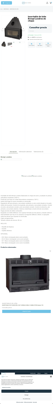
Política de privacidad (28, 402)
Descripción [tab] (13, 151)
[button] (51, 376)
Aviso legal (35, 402)
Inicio (1, 9)
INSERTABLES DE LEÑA (14, 9)
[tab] (13, 151)
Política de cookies (19, 402)
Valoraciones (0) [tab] (38, 151)
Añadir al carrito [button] (26, 311)
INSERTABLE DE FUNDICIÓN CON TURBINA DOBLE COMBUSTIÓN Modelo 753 (22, 305)
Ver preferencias (26, 398)
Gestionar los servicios (6, 387)
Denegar (26, 395)
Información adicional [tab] (25, 151)
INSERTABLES (6, 9)
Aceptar (26, 391)
